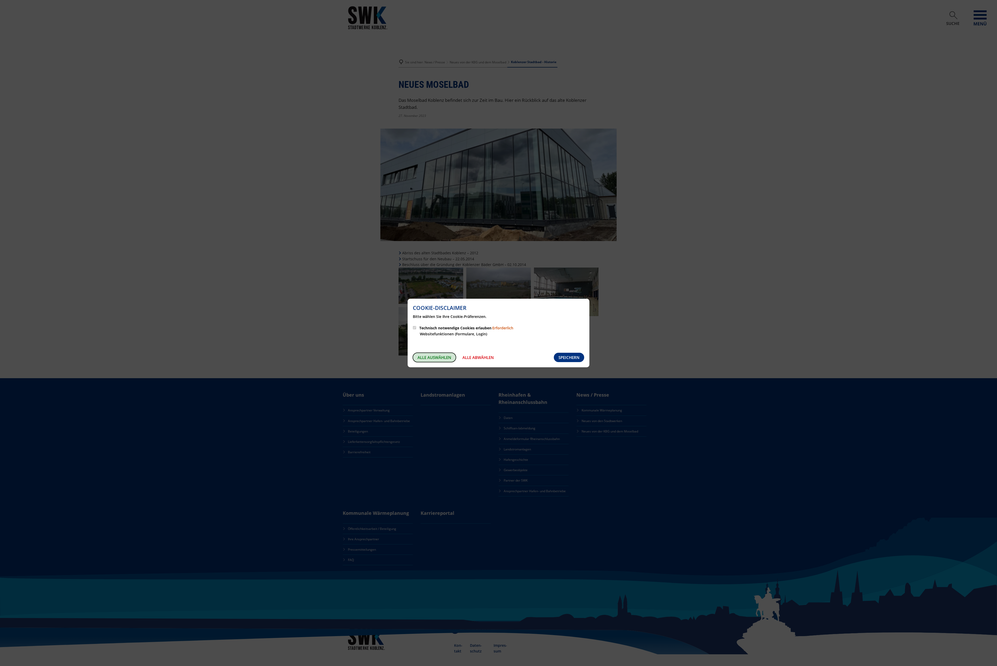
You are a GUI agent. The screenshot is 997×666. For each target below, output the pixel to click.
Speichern (569, 357)
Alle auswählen (434, 357)
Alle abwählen (478, 357)
